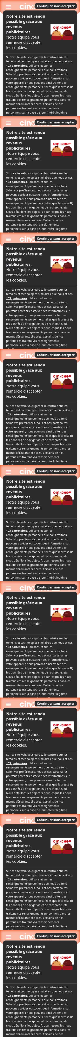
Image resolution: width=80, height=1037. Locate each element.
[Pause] (40, 518)
